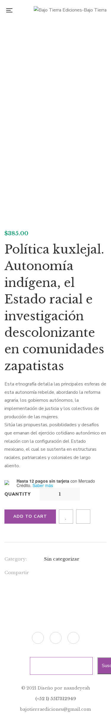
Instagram (73, 638)
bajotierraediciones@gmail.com (55, 709)
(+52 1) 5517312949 (55, 698)
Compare (83, 516)
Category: (15, 559)
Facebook (56, 638)
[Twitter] (57, 573)
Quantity (17, 494)
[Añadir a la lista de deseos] (66, 516)
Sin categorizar (61, 559)
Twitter (38, 638)
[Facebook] (45, 573)
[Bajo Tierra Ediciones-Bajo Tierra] (70, 10)
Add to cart (30, 516)
